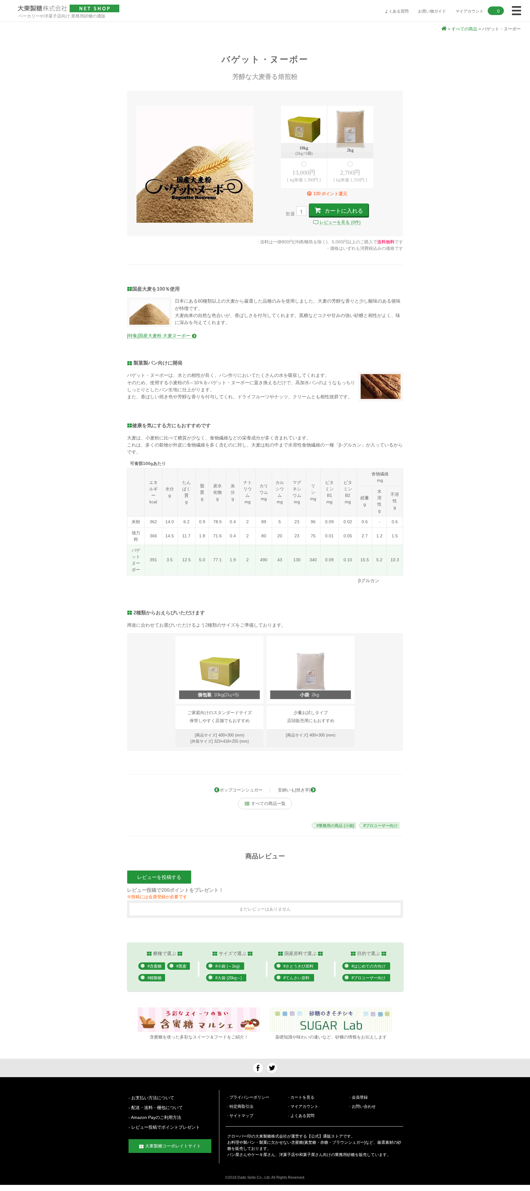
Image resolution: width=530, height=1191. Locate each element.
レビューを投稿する (159, 877)
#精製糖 (155, 978)
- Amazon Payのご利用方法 (155, 1117)
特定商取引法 (241, 1106)
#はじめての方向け (368, 966)
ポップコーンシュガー (241, 789)
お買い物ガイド (432, 11)
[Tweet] (272, 1067)
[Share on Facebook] (258, 1067)
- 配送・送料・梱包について (156, 1107)
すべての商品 (464, 28)
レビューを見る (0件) (340, 222)
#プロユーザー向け (368, 978)
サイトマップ (241, 1115)
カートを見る (302, 1097)
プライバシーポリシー (249, 1097)
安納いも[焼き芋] (294, 789)
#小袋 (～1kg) (227, 966)
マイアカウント (304, 1106)
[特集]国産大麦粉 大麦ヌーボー (159, 335)
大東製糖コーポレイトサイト (173, 1145)
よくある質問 (397, 11)
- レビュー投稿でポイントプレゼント (164, 1127)
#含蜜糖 (155, 966)
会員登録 (360, 1097)
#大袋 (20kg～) (228, 978)
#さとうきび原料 (298, 966)
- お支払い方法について (151, 1097)
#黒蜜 (181, 966)
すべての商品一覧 (268, 803)
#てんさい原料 (296, 978)
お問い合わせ (364, 1106)
